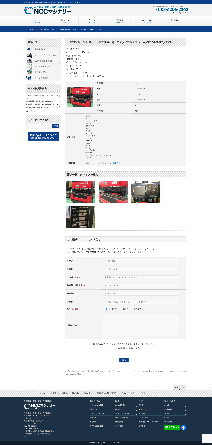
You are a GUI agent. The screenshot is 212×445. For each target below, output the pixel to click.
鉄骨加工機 (142, 409)
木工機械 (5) (40, 71)
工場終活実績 (168, 422)
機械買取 (75, 393)
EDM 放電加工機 (120, 405)
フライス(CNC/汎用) (96, 405)
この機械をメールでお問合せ (108, 163)
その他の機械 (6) (42, 66)
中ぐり (141, 401)
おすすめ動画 (119, 426)
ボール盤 (166, 405)
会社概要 (52, 393)
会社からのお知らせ (121, 417)
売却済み (38, 29)
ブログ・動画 (143, 417)
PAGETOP (179, 387)
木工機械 (142, 413)
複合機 (117, 401)
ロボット (166, 413)
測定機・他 (93, 409)
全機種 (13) (39, 49)
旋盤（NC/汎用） (95, 401)
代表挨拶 (64, 393)
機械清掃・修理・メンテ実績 (148, 422)
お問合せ (145, 393)
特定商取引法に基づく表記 (105, 393)
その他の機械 (168, 409)
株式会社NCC (102, 443)
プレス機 (117, 409)
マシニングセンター (170, 401)
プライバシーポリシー (128, 393)
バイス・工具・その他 (122, 413)
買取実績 (166, 417)
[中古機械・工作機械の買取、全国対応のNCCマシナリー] (47, 11)
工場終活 (87, 393)
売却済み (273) (41, 77)
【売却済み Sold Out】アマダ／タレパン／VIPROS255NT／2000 (159, 371)
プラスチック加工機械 (97, 413)
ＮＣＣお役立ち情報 (96, 426)
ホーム (42, 393)
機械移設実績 (119, 422)
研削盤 (141, 405)
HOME (26, 29)
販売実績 (93, 422)
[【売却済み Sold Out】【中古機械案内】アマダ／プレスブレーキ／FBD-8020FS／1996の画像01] (80, 97)
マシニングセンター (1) (45, 55)
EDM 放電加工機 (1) (43, 60)
